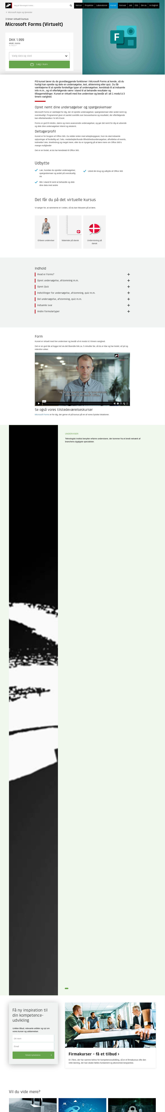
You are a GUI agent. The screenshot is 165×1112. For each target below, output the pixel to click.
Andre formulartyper (48, 311)
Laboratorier (102, 5)
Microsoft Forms (42, 414)
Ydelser (78, 5)
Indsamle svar (44, 305)
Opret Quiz (43, 287)
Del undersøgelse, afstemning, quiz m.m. (59, 299)
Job (130, 5)
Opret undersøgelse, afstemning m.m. (58, 280)
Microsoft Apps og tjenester (19, 12)
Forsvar (122, 5)
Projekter (89, 5)
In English (153, 5)
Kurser (113, 5)
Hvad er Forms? (45, 274)
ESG (136, 5)
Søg (70, 5)
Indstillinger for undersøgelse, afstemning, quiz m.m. (66, 293)
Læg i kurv (42, 64)
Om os (144, 5)
